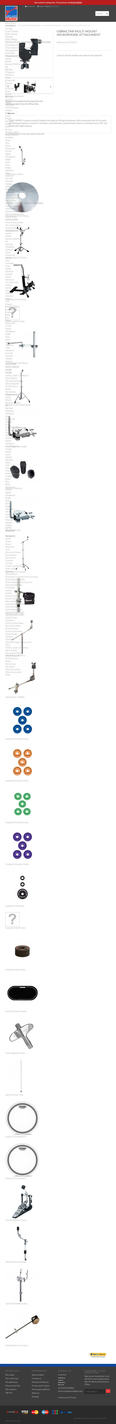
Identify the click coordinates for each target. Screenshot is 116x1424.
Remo (7, 140)
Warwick (9, 181)
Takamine (9, 170)
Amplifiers (11, 219)
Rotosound (10, 148)
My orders (9, 1375)
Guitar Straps (11, 217)
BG (6, 66)
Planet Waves (11, 135)
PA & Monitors (11, 386)
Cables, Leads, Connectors (17, 375)
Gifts (8, 528)
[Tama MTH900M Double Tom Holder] (22, 1301)
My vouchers (11, 1389)
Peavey (8, 129)
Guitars (9, 189)
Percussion (12, 367)
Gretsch (8, 99)
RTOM (8, 151)
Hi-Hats (8, 28)
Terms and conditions (41, 1389)
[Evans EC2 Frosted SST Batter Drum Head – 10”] (22, 1134)
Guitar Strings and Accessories (24, 203)
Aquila (8, 58)
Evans (8, 91)
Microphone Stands (13, 381)
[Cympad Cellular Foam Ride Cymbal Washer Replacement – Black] (22, 967)
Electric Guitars (12, 197)
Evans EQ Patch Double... (16, 1011)
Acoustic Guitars (12, 195)
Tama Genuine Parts (14, 50)
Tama (7, 173)
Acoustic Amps (11, 228)
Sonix (7, 162)
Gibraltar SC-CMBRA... (15, 697)
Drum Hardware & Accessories (18, 47)
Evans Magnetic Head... (15, 1053)
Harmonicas (10, 391)
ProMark (9, 137)
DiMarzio (9, 75)
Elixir (7, 86)
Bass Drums (10, 23)
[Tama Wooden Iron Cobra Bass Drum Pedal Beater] (22, 1342)
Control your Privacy (67, 1397)
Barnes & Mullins (12, 64)
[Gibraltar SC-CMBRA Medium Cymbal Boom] (22, 694)
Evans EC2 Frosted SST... (16, 1136)
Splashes (9, 36)
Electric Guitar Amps (14, 222)
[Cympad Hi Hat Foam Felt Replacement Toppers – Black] (22, 903)
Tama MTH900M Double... (17, 1303)
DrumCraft (10, 80)
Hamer (8, 102)
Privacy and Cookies (40, 1385)
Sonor (7, 165)
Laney (8, 115)
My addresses (11, 1382)
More (8, 370)
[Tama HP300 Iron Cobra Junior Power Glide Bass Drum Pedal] (22, 1217)
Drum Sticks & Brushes (15, 45)
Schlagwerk (10, 156)
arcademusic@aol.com (72, 1391)
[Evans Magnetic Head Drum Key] (22, 1050)
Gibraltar (9, 96)
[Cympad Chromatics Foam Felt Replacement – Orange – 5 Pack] (22, 778)
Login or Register (45, 6)
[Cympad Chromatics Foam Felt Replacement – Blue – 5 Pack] (22, 736)
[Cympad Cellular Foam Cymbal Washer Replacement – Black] (12, 925)
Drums (55, 6)
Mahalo (8, 118)
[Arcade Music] (14, 13)
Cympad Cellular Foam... (15, 928)
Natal (7, 124)
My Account (31, 6)
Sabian (8, 154)
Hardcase (9, 105)
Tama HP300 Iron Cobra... (16, 1220)
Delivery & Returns (40, 1382)
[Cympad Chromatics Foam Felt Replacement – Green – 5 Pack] (22, 819)
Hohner (8, 110)
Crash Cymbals (11, 31)
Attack (8, 61)
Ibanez (8, 113)
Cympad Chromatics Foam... (17, 739)
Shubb (8, 159)
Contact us (36, 1378)
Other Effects (11, 39)
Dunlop (8, 83)
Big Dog (9, 69)
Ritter (8, 145)
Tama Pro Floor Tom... (14, 1095)
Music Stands (11, 378)
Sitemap (35, 1396)
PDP (7, 126)
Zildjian (8, 186)
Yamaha (8, 184)
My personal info (12, 1385)
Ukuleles (10, 364)
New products (38, 1375)
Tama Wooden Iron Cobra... (17, 1345)
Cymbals (10, 26)
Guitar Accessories (13, 208)
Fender (8, 94)
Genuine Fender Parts (14, 211)
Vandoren (9, 175)
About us (35, 1393)
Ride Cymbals (11, 34)
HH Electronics (12, 107)
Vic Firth (9, 178)
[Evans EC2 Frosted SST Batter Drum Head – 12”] (22, 1175)
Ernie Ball (9, 88)
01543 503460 (76, 2)
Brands (9, 531)
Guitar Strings (11, 206)
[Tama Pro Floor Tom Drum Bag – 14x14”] (22, 1092)
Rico (7, 143)
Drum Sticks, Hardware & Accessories (28, 42)
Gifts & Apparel (12, 383)
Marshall (9, 121)
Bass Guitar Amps (13, 225)
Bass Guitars (10, 200)
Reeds (8, 389)
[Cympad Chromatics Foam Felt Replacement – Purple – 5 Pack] (22, 861)
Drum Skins (10, 53)
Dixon (7, 77)
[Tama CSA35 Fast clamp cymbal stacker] (22, 1259)
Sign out (8, 1392)
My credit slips (11, 1378)
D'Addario (9, 72)
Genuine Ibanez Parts (14, 214)
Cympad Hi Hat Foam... (15, 906)
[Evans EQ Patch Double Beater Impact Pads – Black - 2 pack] (22, 1008)
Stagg (7, 167)
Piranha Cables (12, 132)
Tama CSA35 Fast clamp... (16, 1262)
